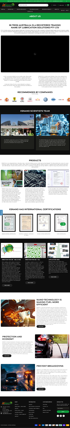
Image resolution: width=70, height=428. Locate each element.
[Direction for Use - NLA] (35, 250)
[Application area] (58, 250)
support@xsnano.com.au (7, 413)
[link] (17, 81)
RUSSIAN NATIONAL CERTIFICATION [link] (9, 234)
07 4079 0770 (5, 412)
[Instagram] (61, 416)
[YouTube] (64, 416)
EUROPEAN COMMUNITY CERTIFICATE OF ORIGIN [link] (26, 234)
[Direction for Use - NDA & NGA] (12, 250)
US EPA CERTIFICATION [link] (61, 234)
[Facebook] (58, 416)
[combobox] (32, 5)
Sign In (54, 5)
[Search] (33, 5)
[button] (63, 224)
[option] (9, 223)
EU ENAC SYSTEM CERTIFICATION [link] (43, 234)
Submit (63, 411)
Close (66, 1)
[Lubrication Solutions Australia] (18, 313)
